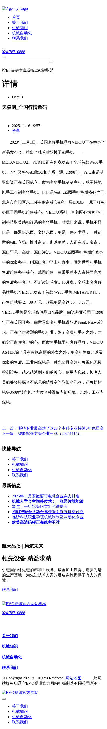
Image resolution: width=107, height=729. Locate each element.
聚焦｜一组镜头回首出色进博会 (40, 506)
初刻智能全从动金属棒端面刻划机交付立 (48, 512)
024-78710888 (13, 52)
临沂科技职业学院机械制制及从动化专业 (48, 517)
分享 (16, 130)
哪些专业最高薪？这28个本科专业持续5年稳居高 (61, 428)
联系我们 (10, 590)
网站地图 (73, 678)
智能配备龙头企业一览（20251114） (49, 434)
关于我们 (10, 636)
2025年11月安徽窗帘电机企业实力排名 (46, 496)
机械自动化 (12, 657)
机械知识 (10, 646)
